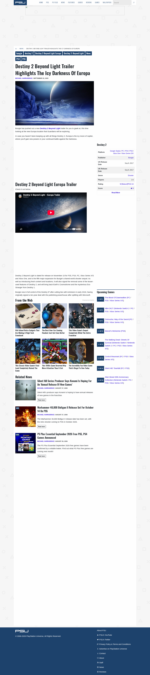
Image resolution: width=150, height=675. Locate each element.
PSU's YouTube (105, 635)
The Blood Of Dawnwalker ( (116, 298)
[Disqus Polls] (54, 488)
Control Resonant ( (112, 357)
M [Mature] (123, 184)
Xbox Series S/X (128, 153)
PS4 (18, 58)
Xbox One (116, 153)
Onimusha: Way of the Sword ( (117, 319)
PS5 (47, 2)
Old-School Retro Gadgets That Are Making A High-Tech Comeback (27, 333)
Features (71, 2)
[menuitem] (41, 2)
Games (97, 2)
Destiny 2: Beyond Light (74, 53)
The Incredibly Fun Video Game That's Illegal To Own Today (80, 366)
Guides (80, 2)
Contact (102, 653)
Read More (116, 192)
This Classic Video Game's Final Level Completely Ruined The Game (27, 368)
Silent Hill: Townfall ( (113, 368)
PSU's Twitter (104, 640)
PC (123, 151)
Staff (101, 663)
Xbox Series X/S (116, 301)
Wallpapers (107, 2)
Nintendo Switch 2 (121, 308)
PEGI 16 (130, 184)
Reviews (89, 2)
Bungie (131, 158)
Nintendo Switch (119, 343)
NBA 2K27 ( (109, 308)
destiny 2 (29, 53)
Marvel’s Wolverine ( (113, 331)
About (101, 658)
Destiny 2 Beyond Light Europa (48, 53)
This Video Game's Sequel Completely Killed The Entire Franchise (80, 333)
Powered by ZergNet (88, 300)
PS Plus (55, 2)
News (63, 2)
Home (41, 2)
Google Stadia (115, 151)
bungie (19, 53)
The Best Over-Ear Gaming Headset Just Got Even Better (53, 331)
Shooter (131, 175)
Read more (41, 400)
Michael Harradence (23, 78)
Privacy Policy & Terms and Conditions (115, 644)
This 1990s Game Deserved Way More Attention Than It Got (54, 366)
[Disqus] (54, 541)
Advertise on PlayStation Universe (113, 649)
